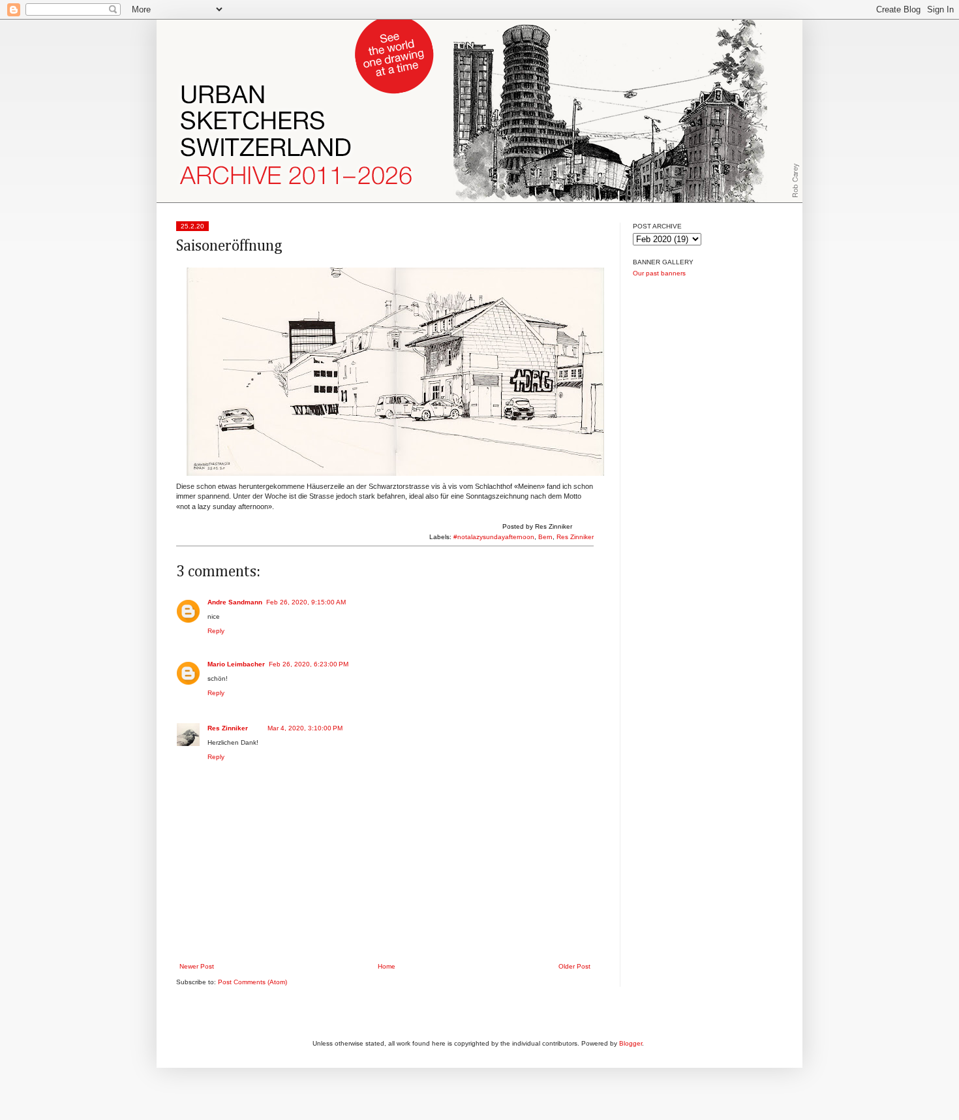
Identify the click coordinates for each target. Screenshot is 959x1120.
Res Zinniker (575, 536)
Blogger (630, 1043)
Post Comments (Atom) (252, 982)
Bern (545, 536)
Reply (215, 630)
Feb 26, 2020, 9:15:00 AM (306, 602)
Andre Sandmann (234, 602)
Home (386, 966)
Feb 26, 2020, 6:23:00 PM (308, 664)
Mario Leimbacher (236, 664)
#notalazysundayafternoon (493, 536)
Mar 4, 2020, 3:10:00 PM (304, 728)
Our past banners (659, 273)
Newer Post (196, 966)
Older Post (574, 966)
